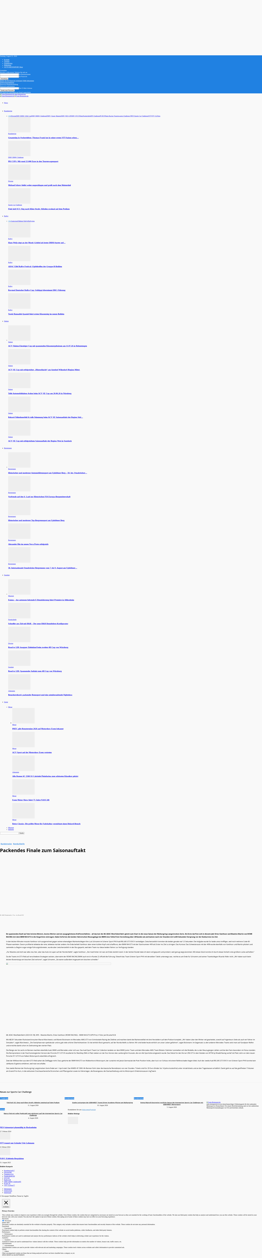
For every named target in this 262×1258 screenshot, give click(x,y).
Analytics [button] (5, 1238)
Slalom (6, 321)
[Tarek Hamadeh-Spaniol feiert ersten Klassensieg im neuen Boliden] (19, 308)
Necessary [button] (5, 1219)
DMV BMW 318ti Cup (23, 116)
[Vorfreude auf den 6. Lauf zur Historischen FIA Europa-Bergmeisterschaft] (19, 491)
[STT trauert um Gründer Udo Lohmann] (5, 1139)
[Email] (134, 922)
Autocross (14, 221)
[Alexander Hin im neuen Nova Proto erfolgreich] (19, 538)
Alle (9, 116)
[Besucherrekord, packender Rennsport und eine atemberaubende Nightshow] (19, 689)
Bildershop (7, 65)
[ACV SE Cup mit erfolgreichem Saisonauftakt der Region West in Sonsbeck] (19, 435)
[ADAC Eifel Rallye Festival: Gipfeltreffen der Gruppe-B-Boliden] (19, 260)
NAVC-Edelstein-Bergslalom (12, 1158)
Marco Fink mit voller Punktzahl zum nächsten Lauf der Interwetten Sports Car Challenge (33, 1114)
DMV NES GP (66, 116)
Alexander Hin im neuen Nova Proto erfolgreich (28, 544)
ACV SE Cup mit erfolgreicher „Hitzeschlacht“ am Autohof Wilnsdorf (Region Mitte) (44, 370)
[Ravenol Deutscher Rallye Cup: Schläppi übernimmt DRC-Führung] (19, 284)
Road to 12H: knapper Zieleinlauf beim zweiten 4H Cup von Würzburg (38, 647)
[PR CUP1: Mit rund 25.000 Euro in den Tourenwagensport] (19, 155)
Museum (11, 596)
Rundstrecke (8, 111)
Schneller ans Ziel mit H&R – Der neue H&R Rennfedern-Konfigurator (38, 624)
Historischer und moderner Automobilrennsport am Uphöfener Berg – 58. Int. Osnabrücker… (47, 473)
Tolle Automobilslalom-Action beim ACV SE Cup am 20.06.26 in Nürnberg (39, 393)
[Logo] (7, 96)
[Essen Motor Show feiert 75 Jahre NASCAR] (23, 794)
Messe (10, 707)
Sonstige (7, 575)
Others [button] (4, 1249)
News (6, 103)
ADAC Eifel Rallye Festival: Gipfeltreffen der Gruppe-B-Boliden (35, 266)
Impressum (7, 1192)
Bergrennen (8, 448)
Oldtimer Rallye (23, 221)
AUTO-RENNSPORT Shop (13, 67)
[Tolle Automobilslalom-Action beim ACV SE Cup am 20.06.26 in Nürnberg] (19, 387)
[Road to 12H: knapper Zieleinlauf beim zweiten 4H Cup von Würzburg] (19, 641)
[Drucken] (142, 922)
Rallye (6, 216)
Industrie (11, 829)
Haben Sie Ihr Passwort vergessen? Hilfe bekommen (17, 81)
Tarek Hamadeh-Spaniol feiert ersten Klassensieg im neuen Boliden (36, 314)
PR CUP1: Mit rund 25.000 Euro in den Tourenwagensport (33, 161)
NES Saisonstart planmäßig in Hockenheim (18, 1127)
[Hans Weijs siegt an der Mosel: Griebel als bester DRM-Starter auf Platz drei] (19, 237)
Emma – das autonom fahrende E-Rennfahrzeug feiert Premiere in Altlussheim (41, 600)
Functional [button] (5, 1226)
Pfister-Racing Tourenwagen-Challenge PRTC (119, 116)
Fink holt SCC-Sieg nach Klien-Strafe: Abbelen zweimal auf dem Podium (39, 209)
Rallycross (31, 221)
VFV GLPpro (155, 116)
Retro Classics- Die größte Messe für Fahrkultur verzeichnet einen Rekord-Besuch (46, 824)
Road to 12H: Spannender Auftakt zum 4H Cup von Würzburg (35, 671)
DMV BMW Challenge (39, 116)
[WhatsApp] (127, 922)
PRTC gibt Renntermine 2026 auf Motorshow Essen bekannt (37, 729)
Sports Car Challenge (141, 116)
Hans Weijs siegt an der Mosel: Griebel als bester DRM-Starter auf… (37, 243)
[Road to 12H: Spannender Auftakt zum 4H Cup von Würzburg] (19, 665)
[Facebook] (112, 922)
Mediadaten (8, 1189)
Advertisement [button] (6, 1243)
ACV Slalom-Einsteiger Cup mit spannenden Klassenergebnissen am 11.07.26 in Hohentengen (47, 346)
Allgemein (11, 691)
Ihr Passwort (23, 76)
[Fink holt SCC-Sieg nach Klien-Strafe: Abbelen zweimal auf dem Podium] (19, 203)
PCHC (102, 116)
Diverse (13, 116)
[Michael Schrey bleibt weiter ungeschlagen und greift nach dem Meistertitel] (19, 179)
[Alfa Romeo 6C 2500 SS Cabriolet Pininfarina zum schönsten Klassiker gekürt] (23, 770)
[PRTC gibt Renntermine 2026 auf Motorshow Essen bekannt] (23, 723)
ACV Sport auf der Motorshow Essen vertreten (32, 752)
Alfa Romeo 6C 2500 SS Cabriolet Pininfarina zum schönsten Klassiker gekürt (45, 776)
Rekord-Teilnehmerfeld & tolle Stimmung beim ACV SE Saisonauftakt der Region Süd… (45, 417)
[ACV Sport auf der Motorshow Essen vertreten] (23, 747)
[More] (149, 922)
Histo (81, 116)
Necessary (8, 1221)
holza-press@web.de (89, 1110)
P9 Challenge (95, 116)
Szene (6, 702)
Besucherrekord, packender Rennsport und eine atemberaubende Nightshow (40, 695)
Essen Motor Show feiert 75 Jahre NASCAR (30, 800)
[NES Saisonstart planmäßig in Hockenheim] (73, 1123)
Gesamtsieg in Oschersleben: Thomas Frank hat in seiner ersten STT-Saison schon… (43, 138)
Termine (6, 61)
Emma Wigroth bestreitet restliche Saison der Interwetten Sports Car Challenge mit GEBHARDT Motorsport (171, 1103)
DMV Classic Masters (54, 116)
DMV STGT (75, 116)
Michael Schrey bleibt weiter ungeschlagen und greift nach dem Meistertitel (39, 185)
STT (149, 116)
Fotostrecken (8, 63)
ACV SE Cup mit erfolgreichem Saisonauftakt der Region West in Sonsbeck (40, 441)
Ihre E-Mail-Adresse (25, 88)
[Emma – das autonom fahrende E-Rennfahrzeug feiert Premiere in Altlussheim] (19, 594)
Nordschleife (87, 116)
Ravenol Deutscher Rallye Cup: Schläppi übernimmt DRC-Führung (36, 290)
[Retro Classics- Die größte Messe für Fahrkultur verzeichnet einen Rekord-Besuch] (23, 818)
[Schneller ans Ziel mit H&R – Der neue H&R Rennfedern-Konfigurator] (19, 618)
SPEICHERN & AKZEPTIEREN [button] (13, 1255)
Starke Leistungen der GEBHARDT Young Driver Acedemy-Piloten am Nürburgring (102, 1102)
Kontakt (6, 60)
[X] (119, 922)
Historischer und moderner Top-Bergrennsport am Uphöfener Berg (36, 520)
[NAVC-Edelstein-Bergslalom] (5, 1154)
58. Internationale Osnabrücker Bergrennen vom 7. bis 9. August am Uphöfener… (42, 568)
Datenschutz (8, 1191)
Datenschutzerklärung (7, 82)
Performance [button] (6, 1232)
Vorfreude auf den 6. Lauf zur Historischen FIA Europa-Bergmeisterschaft (39, 497)
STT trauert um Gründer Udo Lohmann (17, 1143)
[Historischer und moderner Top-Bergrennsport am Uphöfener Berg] (19, 514)
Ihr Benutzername (24, 74)
